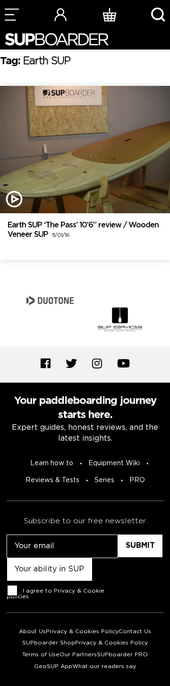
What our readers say (104, 666)
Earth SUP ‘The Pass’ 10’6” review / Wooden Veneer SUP (83, 230)
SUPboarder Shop (48, 642)
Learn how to (51, 463)
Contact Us (135, 631)
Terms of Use (41, 654)
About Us (32, 631)
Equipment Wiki (114, 463)
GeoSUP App (53, 666)
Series (104, 480)
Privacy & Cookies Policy (82, 631)
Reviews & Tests (52, 480)
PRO (137, 480)
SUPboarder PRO (122, 654)
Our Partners (78, 654)
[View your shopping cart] (109, 14)
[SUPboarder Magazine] (57, 39)
